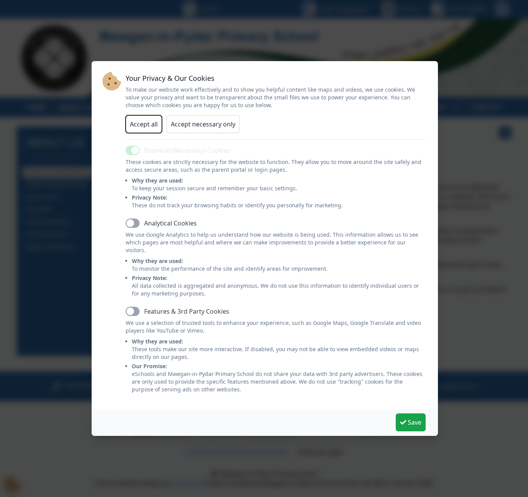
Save (413, 422)
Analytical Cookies (170, 223)
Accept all (144, 124)
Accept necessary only (203, 124)
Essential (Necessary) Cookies (187, 150)
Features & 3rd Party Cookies (186, 311)
